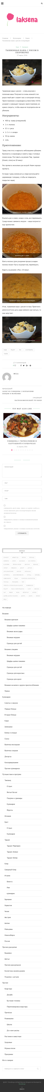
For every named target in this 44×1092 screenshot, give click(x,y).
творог (11, 592)
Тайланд (31, 557)
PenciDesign (22, 1084)
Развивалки (9, 1018)
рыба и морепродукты (17, 589)
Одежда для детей (14, 643)
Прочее (5, 983)
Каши (27, 38)
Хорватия (6, 561)
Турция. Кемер (12, 858)
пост (23, 582)
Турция (7, 840)
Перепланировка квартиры (17, 1006)
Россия (24, 557)
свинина (36, 589)
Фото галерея (7, 1060)
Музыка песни (10, 1048)
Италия (7, 875)
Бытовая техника (13, 1001)
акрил (14, 561)
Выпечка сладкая (11, 750)
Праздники (9, 1054)
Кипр (6, 863)
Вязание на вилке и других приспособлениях (22, 685)
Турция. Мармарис (14, 846)
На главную (6, 607)
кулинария (11, 893)
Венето (10, 881)
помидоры (15, 582)
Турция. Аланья (12, 852)
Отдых (9, 786)
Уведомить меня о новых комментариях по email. (21, 521)
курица (29, 575)
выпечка (27, 564)
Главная (5, 38)
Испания (8, 816)
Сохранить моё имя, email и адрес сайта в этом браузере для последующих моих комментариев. (21, 511)
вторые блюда (17, 564)
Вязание (5, 613)
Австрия (8, 917)
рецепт (13, 350)
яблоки (38, 596)
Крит (6, 822)
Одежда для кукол (14, 679)
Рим (8, 887)
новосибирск (7, 578)
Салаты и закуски (11, 703)
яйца (5, 599)
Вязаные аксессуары (14, 631)
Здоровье (8, 1042)
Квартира (8, 989)
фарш (17, 592)
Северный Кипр (10, 869)
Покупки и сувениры (14, 798)
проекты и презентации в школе (13, 585)
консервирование (18, 575)
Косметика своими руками (15, 971)
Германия (8, 899)
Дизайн (10, 995)
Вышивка (8, 953)
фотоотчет (26, 592)
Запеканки (8, 727)
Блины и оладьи (11, 733)
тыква (6, 353)
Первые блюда (10, 709)
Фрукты (10, 810)
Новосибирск (10, 935)
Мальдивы (9, 929)
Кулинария (17, 38)
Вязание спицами (11, 649)
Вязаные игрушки (13, 637)
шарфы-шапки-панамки (10, 596)
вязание (35, 564)
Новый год (15, 557)
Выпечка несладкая (12, 744)
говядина (14, 568)
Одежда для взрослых (15, 673)
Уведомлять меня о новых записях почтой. (22, 529)
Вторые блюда (10, 715)
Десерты (8, 756)
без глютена (32, 561)
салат (29, 589)
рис (20, 350)
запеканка (28, 571)
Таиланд (8, 780)
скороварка (29, 350)
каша (5, 350)
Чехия (7, 911)
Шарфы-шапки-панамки (16, 625)
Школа (9, 1024)
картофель (6, 575)
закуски (19, 571)
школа (30, 596)
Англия (7, 923)
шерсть (23, 596)
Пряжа (7, 691)
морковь (37, 575)
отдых (16, 578)
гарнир (5, 568)
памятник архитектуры (28, 578)
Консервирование (11, 762)
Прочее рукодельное (13, 965)
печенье (6, 582)
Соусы (7, 739)
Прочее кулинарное (12, 768)
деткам (30, 568)
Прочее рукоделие (9, 947)
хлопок (34, 592)
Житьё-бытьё (12, 792)
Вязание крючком (11, 619)
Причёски (8, 1012)
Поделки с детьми (12, 977)
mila (16, 374)
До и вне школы (13, 1030)
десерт (22, 568)
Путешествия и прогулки (11, 774)
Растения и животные (13, 1036)
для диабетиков (8, 571)
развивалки (29, 585)
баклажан (22, 561)
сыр (4, 592)
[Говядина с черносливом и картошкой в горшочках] (22, 425)
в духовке (6, 564)
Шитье (7, 959)
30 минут (6, 557)
